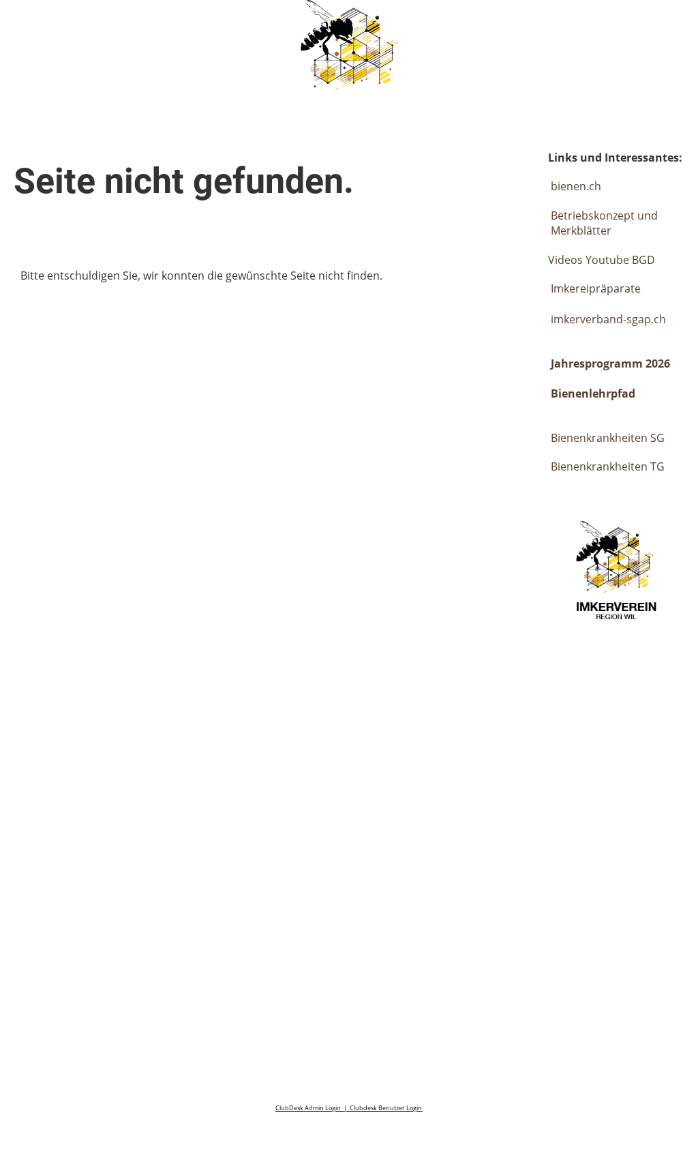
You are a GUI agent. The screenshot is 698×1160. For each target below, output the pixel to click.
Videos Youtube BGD (601, 259)
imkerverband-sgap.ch (608, 319)
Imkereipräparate (594, 288)
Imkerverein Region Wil (122, 26)
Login (577, 25)
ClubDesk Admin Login (308, 1107)
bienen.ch (576, 186)
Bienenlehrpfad (593, 393)
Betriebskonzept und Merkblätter (604, 223)
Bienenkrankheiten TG (608, 466)
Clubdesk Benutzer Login (386, 1107)
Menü (657, 25)
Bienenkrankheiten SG (608, 437)
